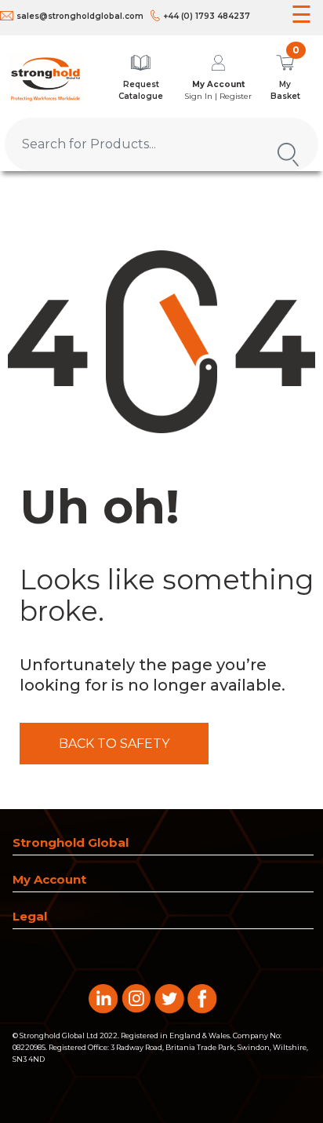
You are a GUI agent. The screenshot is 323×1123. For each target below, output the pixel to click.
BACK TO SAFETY (114, 743)
